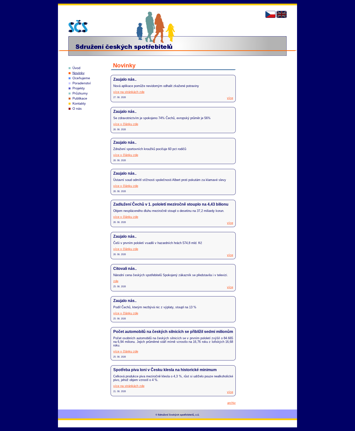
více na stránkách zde (128, 92)
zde (115, 281)
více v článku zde (125, 124)
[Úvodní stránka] (78, 26)
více (230, 98)
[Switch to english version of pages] (282, 14)
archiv (231, 403)
